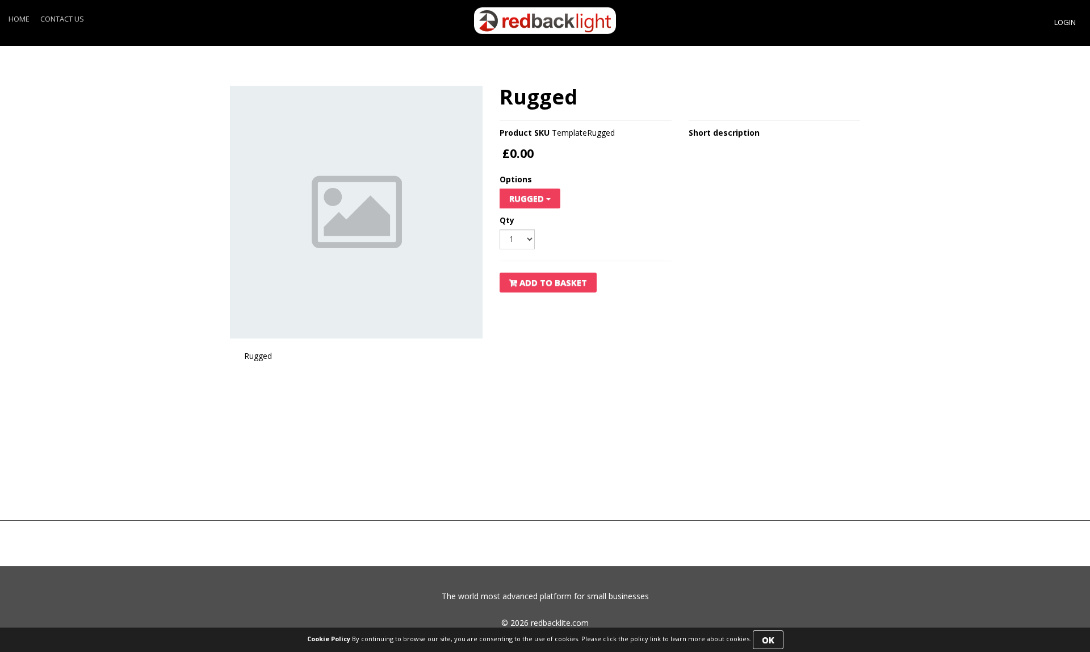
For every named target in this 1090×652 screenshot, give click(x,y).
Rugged (527, 198)
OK (768, 639)
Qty (507, 220)
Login (1065, 22)
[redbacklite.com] (545, 20)
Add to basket (552, 282)
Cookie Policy (328, 638)
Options (516, 179)
